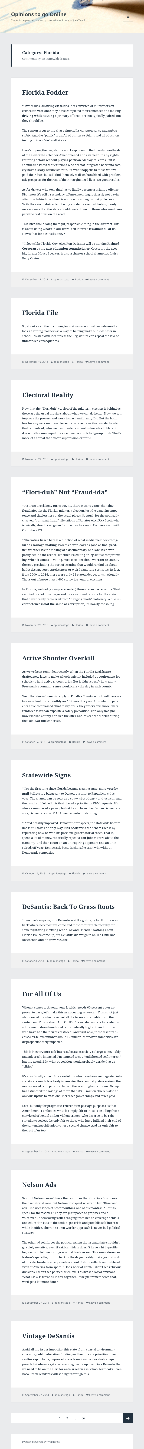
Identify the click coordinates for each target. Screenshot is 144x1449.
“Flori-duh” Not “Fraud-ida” (65, 492)
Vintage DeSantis (48, 1336)
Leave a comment (98, 279)
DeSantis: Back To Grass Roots (68, 906)
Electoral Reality (47, 395)
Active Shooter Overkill (58, 658)
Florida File (40, 312)
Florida (79, 279)
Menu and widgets (128, 21)
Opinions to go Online (39, 14)
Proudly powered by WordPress (41, 1441)
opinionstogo (61, 279)
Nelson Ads (39, 1184)
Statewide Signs (46, 775)
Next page (128, 1418)
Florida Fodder (45, 92)
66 (84, 1418)
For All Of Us (41, 994)
